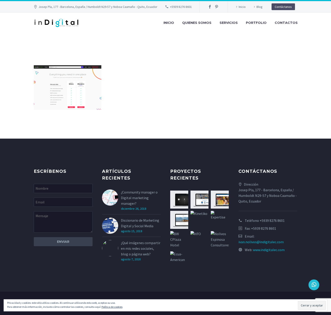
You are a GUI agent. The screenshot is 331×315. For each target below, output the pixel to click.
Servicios (229, 23)
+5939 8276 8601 (181, 7)
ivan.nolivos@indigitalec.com (261, 242)
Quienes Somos (196, 23)
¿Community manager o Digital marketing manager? (139, 198)
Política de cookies (112, 306)
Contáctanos (283, 7)
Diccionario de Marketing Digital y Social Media (140, 223)
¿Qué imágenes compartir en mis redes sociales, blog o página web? (140, 248)
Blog (259, 7)
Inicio (242, 7)
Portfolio (256, 23)
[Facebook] (209, 7)
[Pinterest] (216, 7)
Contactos (286, 23)
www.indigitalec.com (269, 250)
